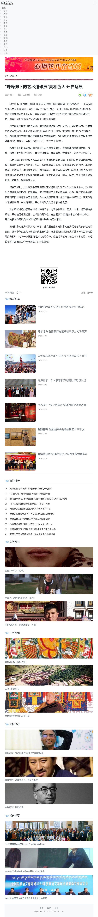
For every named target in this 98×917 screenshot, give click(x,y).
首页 (6, 76)
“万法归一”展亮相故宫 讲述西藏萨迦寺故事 (62, 404)
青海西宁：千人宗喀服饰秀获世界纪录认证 (62, 380)
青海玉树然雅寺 (12, 689)
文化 (17, 76)
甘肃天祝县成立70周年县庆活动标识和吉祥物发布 (32, 514)
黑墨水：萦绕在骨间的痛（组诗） (20, 597)
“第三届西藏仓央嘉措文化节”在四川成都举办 (25, 844)
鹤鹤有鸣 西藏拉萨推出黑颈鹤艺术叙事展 (61, 429)
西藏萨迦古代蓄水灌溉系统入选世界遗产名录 (30, 509)
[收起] (94, 3)
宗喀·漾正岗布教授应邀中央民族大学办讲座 (24, 871)
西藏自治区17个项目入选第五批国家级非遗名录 (31, 524)
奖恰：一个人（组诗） (15, 570)
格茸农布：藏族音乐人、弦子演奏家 (21, 780)
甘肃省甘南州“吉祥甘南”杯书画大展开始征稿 (30, 519)
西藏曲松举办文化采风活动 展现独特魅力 (61, 307)
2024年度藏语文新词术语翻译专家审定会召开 (26, 898)
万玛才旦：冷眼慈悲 (14, 807)
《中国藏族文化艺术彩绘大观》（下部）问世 (30, 504)
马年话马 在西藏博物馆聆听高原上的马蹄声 (62, 331)
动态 (12, 76)
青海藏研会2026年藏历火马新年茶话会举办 (62, 453)
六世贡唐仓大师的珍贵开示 (17, 716)
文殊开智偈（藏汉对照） (16, 662)
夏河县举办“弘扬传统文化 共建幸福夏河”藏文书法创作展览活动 (38, 498)
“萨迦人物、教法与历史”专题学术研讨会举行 (30, 493)
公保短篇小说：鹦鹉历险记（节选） (21, 624)
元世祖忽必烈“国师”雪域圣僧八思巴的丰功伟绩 (31, 488)
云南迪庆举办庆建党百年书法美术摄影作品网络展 (32, 534)
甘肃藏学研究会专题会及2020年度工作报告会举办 (33, 529)
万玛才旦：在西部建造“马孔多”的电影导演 (24, 753)
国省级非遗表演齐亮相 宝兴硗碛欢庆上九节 (62, 356)
